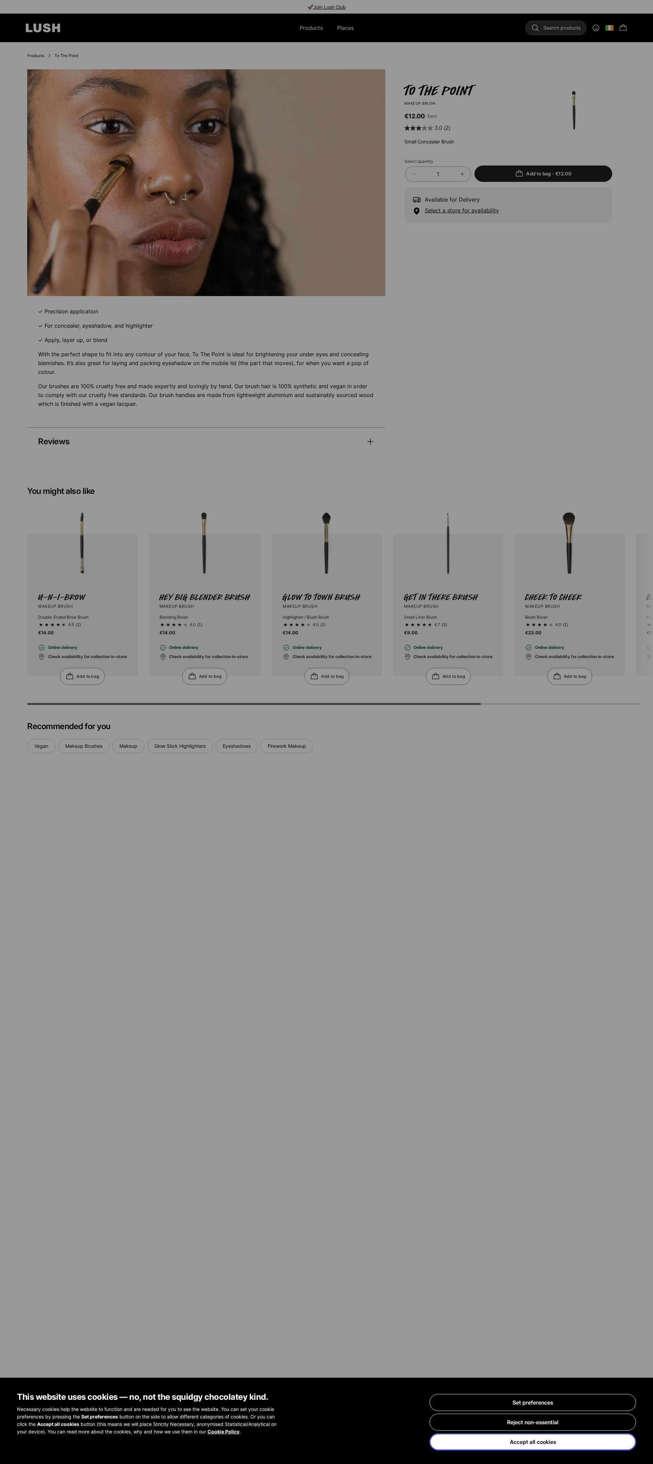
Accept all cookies (533, 1442)
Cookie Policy (223, 1431)
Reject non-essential (532, 1422)
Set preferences (533, 1402)
